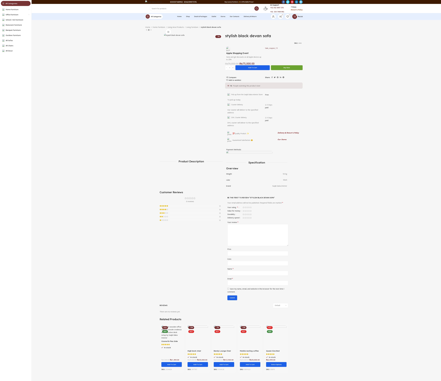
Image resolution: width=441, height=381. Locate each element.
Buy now (287, 68)
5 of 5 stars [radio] (251, 207)
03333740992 (176, 2)
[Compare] (180, 329)
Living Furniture (192, 27)
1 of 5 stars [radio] (243, 207)
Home (148, 27)
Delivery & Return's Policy (288, 133)
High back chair (194, 351)
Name (230, 269)
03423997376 (190, 2)
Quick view (180, 334)
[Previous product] (146, 30)
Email (230, 278)
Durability (231, 214)
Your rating (232, 207)
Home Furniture (159, 27)
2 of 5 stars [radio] (245, 207)
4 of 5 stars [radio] (249, 207)
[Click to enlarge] (168, 32)
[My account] (273, 16)
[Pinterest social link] (292, 2)
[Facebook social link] (283, 2)
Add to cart (252, 68)
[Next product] (151, 30)
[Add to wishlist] (206, 339)
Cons (229, 259)
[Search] (256, 8)
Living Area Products (176, 27)
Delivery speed (233, 218)
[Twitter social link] (288, 2)
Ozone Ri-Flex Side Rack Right (169, 342)
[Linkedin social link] (296, 2)
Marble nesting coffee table (249, 352)
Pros (229, 249)
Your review (232, 222)
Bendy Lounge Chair (222, 351)
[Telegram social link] (301, 2)
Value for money (234, 211)
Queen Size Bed (273, 351)
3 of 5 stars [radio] (247, 207)
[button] (171, 364)
